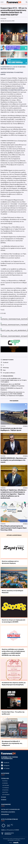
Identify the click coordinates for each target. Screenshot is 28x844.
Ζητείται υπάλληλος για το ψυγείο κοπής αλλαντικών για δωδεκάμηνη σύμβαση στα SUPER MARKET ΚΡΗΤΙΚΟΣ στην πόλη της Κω (13, 652)
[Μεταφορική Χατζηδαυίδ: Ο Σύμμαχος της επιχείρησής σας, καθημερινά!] (14, 728)
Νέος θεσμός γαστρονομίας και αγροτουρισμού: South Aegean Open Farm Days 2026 (14, 528)
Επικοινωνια (5, 814)
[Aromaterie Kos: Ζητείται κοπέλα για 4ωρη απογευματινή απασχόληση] (14, 669)
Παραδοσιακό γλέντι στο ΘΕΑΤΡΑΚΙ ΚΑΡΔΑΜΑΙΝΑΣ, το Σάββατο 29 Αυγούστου (12, 385)
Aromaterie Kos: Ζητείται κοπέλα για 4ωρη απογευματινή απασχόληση (14, 683)
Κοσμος (3, 799)
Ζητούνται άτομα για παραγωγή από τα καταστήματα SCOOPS (13, 621)
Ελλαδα (3, 797)
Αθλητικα (5, 792)
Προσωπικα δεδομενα (8, 812)
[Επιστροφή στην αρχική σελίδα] (14, 2)
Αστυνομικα (5, 794)
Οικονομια (5, 785)
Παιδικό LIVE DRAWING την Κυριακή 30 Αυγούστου (11, 389)
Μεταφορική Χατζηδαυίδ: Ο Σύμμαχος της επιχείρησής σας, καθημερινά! (12, 743)
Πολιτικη (3, 456)
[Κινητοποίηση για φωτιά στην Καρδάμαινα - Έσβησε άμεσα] (14, 414)
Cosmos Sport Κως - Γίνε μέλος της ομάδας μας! (13, 713)
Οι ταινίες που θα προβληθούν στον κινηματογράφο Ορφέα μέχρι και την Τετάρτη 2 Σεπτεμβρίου (13, 380)
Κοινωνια (3, 426)
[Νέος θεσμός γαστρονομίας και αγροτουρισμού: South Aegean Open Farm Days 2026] (14, 511)
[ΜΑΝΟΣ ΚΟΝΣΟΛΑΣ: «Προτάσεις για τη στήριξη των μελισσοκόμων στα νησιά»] (14, 443)
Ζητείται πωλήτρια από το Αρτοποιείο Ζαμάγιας (10, 562)
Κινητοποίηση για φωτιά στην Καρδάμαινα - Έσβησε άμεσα (11, 429)
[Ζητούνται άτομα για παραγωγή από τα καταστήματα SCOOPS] (14, 607)
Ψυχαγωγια (3, 18)
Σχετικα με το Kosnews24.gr (10, 809)
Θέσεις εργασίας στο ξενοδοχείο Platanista (12, 591)
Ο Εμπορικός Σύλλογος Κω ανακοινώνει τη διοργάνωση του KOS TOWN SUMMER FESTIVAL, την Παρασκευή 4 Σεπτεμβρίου (12, 393)
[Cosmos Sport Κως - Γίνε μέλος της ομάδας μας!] (14, 699)
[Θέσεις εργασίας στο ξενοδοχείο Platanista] (14, 577)
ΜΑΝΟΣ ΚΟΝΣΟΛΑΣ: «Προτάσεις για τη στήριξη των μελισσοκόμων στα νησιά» (13, 460)
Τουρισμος (5, 787)
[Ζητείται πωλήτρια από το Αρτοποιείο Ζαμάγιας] (14, 548)
